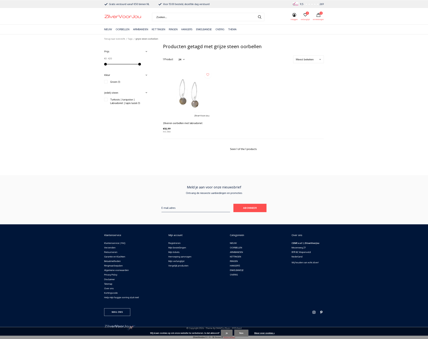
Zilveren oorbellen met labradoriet (182, 123)
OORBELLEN (122, 29)
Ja (227, 333)
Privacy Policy (110, 274)
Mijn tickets (174, 252)
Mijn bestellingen (177, 247)
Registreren (174, 243)
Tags (130, 38)
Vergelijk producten (178, 265)
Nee (241, 333)
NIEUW (108, 29)
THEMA (232, 29)
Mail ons (117, 312)
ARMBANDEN (140, 29)
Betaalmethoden (112, 261)
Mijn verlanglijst (176, 261)
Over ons (109, 288)
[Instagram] (313, 312)
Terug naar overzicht (114, 38)
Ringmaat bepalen (113, 265)
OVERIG (220, 29)
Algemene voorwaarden (116, 270)
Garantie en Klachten (114, 256)
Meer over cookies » (264, 333)
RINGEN (173, 29)
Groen (115, 81)
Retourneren (110, 252)
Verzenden (110, 247)
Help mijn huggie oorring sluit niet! (121, 297)
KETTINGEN (158, 29)
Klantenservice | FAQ (114, 243)
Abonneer (250, 207)
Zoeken (259, 17)
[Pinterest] (321, 312)
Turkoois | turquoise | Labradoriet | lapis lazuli (125, 101)
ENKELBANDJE (204, 29)
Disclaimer (109, 279)
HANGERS (186, 29)
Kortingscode (111, 293)
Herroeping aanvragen (179, 256)
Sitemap (108, 283)
